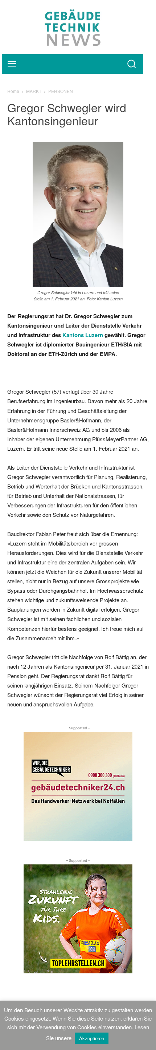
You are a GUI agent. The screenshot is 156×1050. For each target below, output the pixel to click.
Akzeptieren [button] (91, 1038)
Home (13, 91)
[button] (131, 64)
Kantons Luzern (82, 335)
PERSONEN (60, 91)
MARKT (33, 91)
